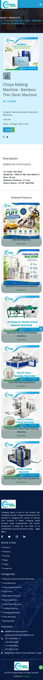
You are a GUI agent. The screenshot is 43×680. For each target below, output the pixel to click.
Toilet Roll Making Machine (21, 382)
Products (6, 551)
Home (3, 17)
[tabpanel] (21, 177)
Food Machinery (9, 583)
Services (6, 556)
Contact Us (7, 568)
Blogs (5, 560)
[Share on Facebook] (3, 137)
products (14, 17)
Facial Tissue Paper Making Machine (21, 478)
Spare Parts (7, 591)
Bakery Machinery (10, 600)
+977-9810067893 (11, 642)
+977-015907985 (11, 638)
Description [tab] (10, 158)
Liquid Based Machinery (12, 604)
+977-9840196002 (11, 646)
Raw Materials (8, 621)
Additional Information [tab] (17, 164)
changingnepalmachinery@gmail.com (19, 635)
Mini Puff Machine (22, 239)
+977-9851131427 (11, 649)
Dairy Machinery (9, 617)
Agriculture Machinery (12, 596)
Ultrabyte (26, 676)
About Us (7, 547)
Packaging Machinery (11, 612)
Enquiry (8, 129)
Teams (6, 564)
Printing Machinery (10, 608)
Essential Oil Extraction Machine (21, 286)
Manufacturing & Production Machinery (18, 579)
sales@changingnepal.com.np (16, 631)
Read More (21, 244)
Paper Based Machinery (12, 587)
